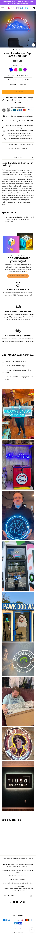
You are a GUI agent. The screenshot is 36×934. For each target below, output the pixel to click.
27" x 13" (18, 79)
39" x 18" (13, 85)
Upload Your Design (18, 275)
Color (18, 65)
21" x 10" (8, 79)
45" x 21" (23, 85)
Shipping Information (18, 148)
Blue (11, 70)
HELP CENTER (18, 915)
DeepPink (16, 70)
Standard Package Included (18, 144)
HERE (32, 341)
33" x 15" (27, 79)
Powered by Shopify (18, 932)
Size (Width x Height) (18, 75)
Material (18, 157)
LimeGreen (20, 70)
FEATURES (17, 909)
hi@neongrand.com (20, 876)
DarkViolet (25, 70)
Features (18, 153)
